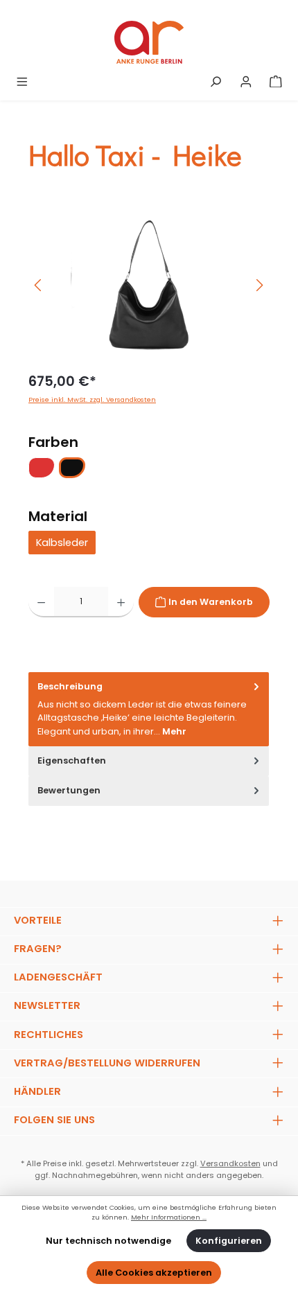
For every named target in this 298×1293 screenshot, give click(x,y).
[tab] (148, 709)
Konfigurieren (228, 1241)
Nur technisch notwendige (108, 1241)
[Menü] (22, 82)
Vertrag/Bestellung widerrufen (107, 1063)
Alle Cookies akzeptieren (154, 1272)
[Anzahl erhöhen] (121, 602)
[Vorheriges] (38, 285)
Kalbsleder (62, 542)
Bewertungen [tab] (68, 790)
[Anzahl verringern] (41, 602)
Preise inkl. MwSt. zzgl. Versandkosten (92, 399)
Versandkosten (230, 1163)
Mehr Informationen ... (169, 1217)
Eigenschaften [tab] (71, 760)
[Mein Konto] (246, 82)
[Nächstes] (259, 285)
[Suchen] (215, 82)
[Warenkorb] (276, 82)
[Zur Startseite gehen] (149, 42)
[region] (149, 285)
